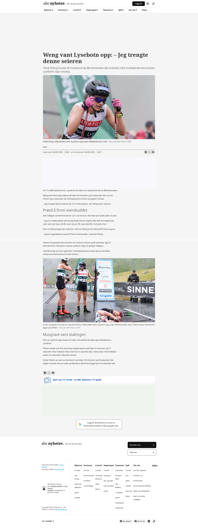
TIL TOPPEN (47, 521)
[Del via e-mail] (153, 152)
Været (117, 498)
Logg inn (138, 4)
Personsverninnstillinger (142, 486)
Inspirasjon (91, 10)
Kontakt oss (135, 445)
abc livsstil (141, 521)
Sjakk (127, 481)
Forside (77, 470)
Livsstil (76, 10)
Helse (97, 484)
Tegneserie (119, 508)
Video (144, 10)
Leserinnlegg (88, 486)
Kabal (127, 496)
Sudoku (128, 486)
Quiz (127, 475)
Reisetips (107, 475)
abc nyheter (127, 521)
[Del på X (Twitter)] (149, 152)
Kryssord (128, 491)
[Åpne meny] (148, 3)
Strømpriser (119, 503)
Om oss (132, 10)
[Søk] (153, 3)
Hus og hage (108, 481)
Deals (106, 491)
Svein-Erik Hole (59, 469)
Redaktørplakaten (56, 486)
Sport (77, 492)
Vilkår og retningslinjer (141, 491)
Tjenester (107, 10)
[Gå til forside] (87, 3)
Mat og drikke (109, 486)
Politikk (77, 498)
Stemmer (62, 10)
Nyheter (48, 10)
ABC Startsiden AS (61, 509)
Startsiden (119, 470)
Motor (97, 489)
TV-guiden (119, 492)
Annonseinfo (138, 481)
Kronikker (87, 481)
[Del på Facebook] (145, 152)
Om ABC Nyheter (139, 470)
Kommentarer (89, 475)
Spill (120, 10)
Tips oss (133, 452)
